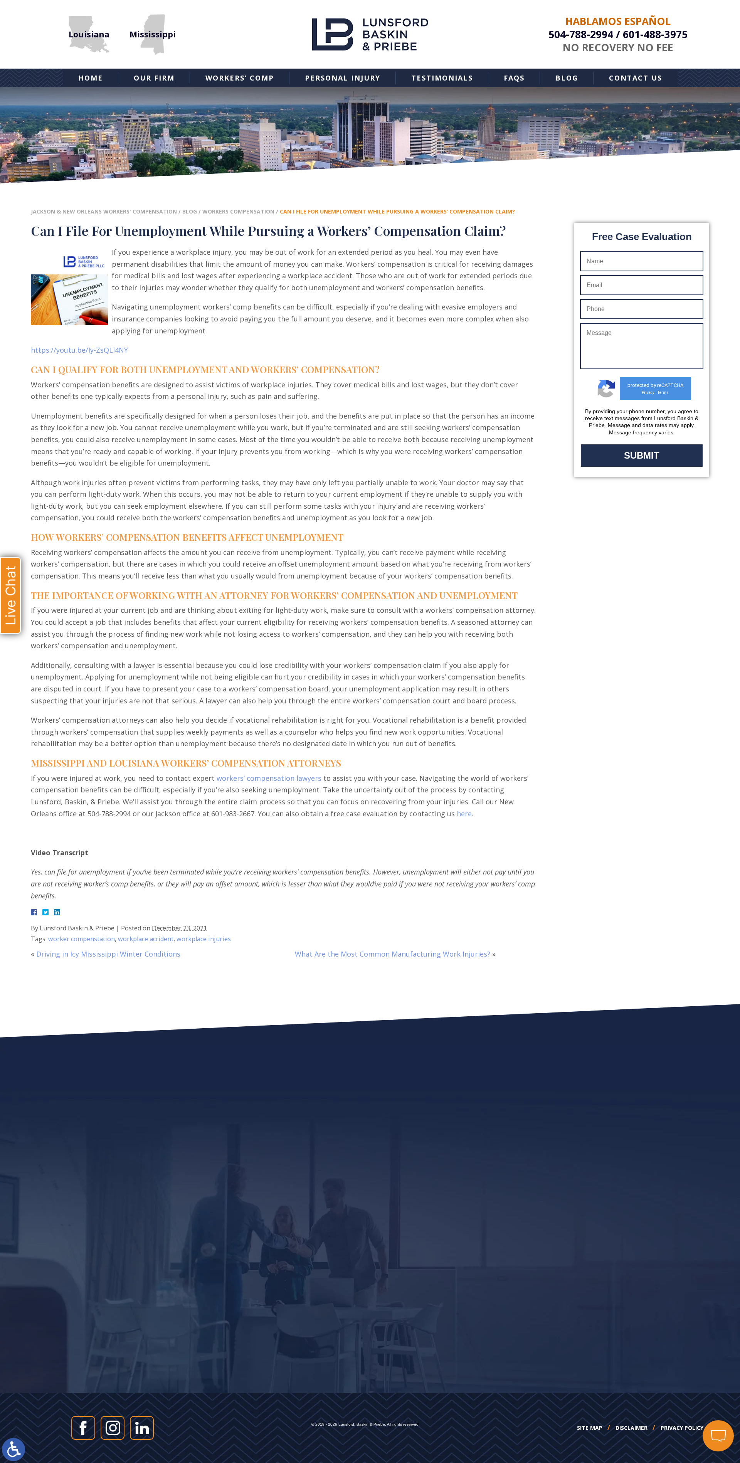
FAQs (514, 77)
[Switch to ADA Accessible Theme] (13, 1449)
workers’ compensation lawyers (269, 778)
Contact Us (635, 77)
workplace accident (145, 939)
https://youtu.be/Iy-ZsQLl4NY (79, 350)
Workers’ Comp (239, 77)
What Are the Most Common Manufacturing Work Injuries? (392, 954)
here (464, 813)
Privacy (648, 392)
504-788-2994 (580, 34)
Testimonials (442, 77)
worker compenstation (81, 939)
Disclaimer (632, 1427)
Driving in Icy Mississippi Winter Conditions (108, 954)
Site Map (589, 1427)
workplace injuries (204, 939)
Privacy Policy (682, 1427)
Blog (566, 77)
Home (90, 77)
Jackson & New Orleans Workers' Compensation (104, 211)
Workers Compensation (238, 211)
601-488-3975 (655, 34)
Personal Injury (342, 77)
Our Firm (154, 77)
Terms (663, 392)
